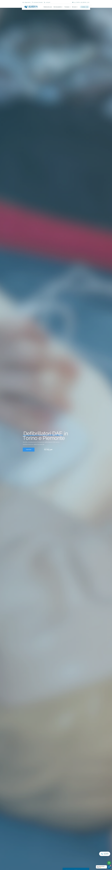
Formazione (66, 6)
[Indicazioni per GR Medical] (109, 863)
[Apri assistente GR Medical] (109, 867)
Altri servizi (74, 6)
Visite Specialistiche (57, 6)
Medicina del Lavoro (48, 6)
